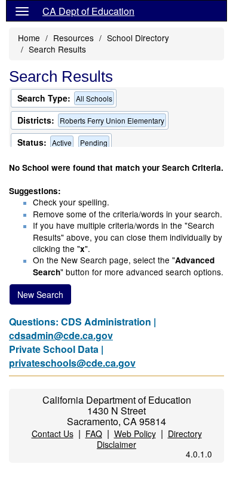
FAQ (93, 434)
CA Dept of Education (88, 11)
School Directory (138, 38)
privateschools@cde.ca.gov (72, 363)
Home (29, 38)
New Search (40, 294)
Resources (73, 38)
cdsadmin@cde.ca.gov (61, 335)
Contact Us (52, 434)
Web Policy (135, 434)
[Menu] (22, 11)
